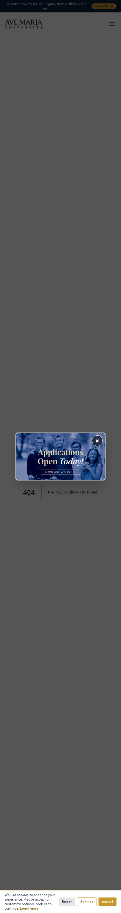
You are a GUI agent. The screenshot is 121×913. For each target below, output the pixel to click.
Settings (86, 901)
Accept (107, 901)
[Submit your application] (60, 456)
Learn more (29, 908)
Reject (67, 901)
